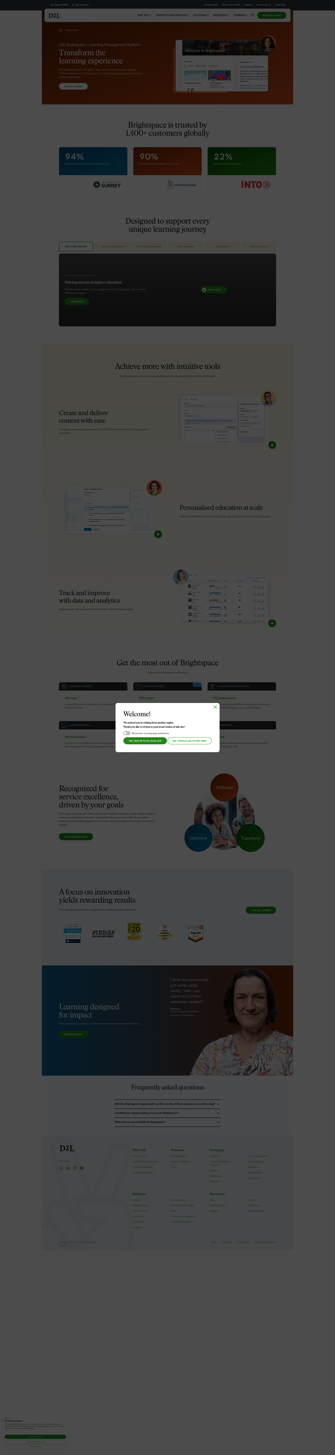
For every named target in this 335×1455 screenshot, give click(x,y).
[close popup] (215, 707)
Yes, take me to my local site (145, 741)
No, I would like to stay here (189, 741)
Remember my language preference (150, 733)
